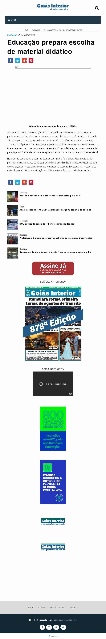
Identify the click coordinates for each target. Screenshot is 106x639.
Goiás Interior (46, 620)
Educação (12, 35)
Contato (73, 607)
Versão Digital (57, 607)
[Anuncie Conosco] (53, 521)
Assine (41, 607)
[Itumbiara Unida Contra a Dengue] (53, 481)
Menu (13, 19)
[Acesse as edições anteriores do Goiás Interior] (53, 323)
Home (30, 607)
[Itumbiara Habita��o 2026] (53, 428)
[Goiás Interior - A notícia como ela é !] (53, 6)
